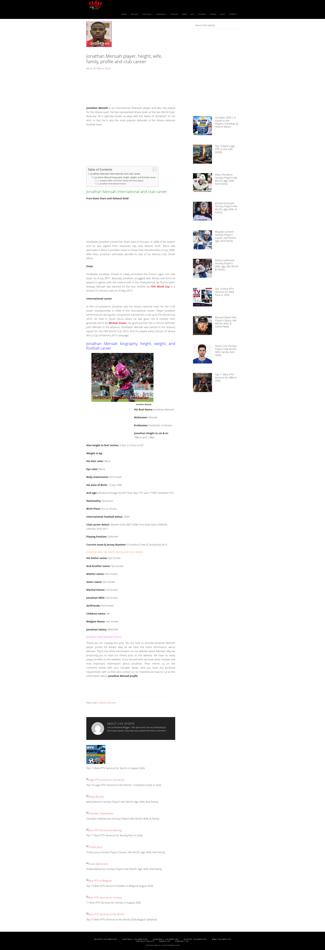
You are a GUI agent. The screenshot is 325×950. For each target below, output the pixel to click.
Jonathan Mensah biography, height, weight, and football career (125, 177)
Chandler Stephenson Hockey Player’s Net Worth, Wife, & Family (122, 818)
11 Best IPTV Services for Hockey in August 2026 (113, 902)
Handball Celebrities (166, 939)
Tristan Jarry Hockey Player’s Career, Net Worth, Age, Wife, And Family (125, 852)
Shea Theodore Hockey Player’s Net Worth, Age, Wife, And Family (226, 179)
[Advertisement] (131, 89)
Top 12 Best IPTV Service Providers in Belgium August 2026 (119, 886)
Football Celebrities (107, 702)
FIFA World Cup (161, 286)
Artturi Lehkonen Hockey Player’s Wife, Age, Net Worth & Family (227, 265)
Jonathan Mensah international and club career (115, 173)
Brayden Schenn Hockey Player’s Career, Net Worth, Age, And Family (225, 236)
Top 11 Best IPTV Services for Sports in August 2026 (115, 768)
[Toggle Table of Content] (153, 169)
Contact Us (182, 941)
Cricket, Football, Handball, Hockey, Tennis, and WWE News (109, 5)
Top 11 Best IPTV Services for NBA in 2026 (226, 377)
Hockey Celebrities (195, 939)
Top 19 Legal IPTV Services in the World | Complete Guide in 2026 (123, 785)
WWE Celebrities (221, 939)
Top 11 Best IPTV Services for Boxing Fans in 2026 (114, 835)
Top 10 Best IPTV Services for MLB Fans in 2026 (224, 292)
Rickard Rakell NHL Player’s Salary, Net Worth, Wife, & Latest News (226, 322)
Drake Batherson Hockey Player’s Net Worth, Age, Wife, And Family (124, 869)
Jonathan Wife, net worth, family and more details (121, 180)
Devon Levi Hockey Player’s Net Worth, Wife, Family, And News (226, 350)
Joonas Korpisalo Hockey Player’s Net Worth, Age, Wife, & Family (226, 207)
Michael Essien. (118, 323)
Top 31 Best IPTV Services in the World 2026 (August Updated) (121, 919)
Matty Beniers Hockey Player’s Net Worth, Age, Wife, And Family (122, 801)
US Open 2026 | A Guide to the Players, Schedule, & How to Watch (226, 122)
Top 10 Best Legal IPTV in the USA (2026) (225, 149)
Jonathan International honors (113, 183)
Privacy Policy (145, 941)
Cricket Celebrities (105, 939)
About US (164, 941)
